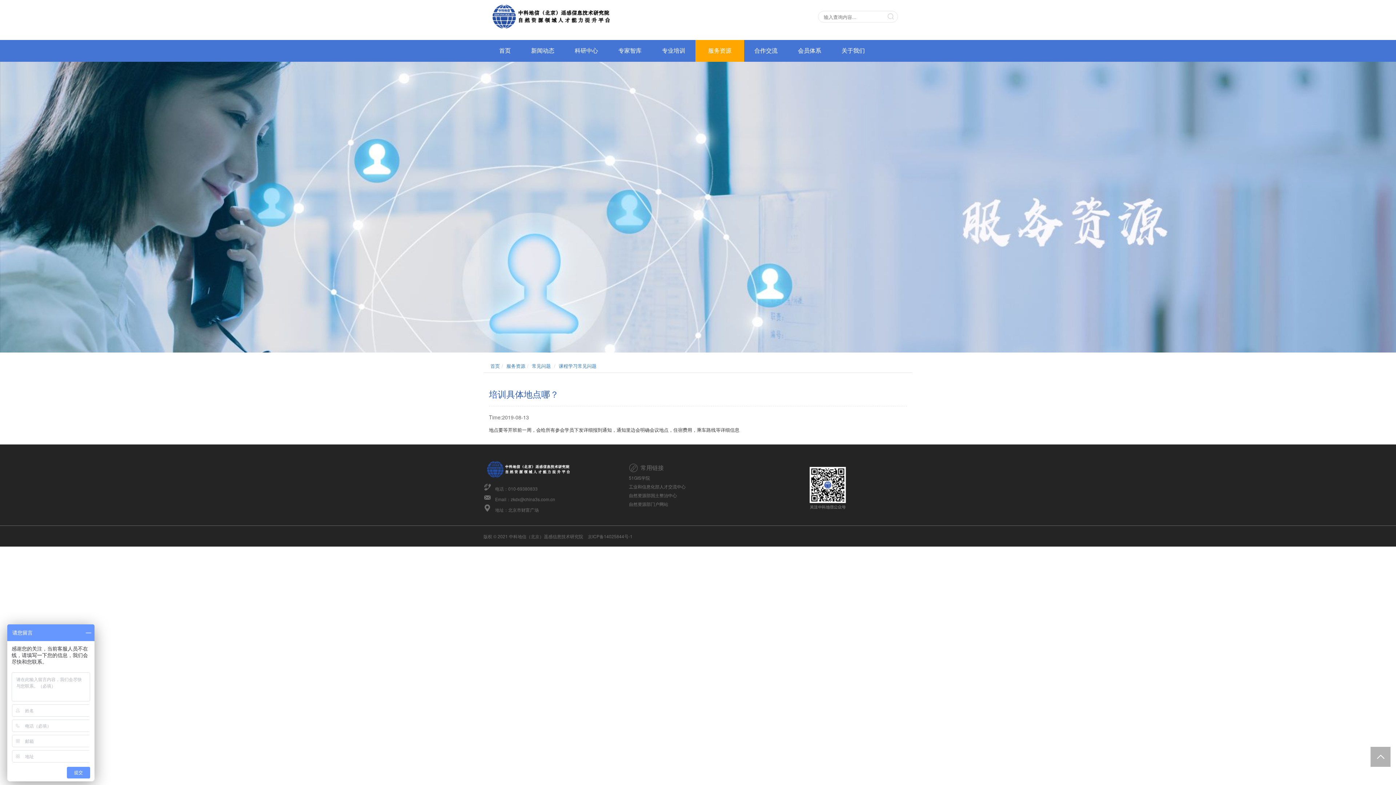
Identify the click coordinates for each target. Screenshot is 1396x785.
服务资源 (719, 51)
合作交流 (766, 51)
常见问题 (541, 365)
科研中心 (586, 51)
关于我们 (853, 51)
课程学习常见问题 (578, 365)
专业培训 (673, 51)
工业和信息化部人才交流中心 (657, 486)
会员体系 (809, 51)
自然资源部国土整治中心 (653, 495)
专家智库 (630, 51)
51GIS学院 (639, 478)
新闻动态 (542, 51)
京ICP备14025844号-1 (610, 536)
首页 (505, 51)
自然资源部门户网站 (648, 504)
